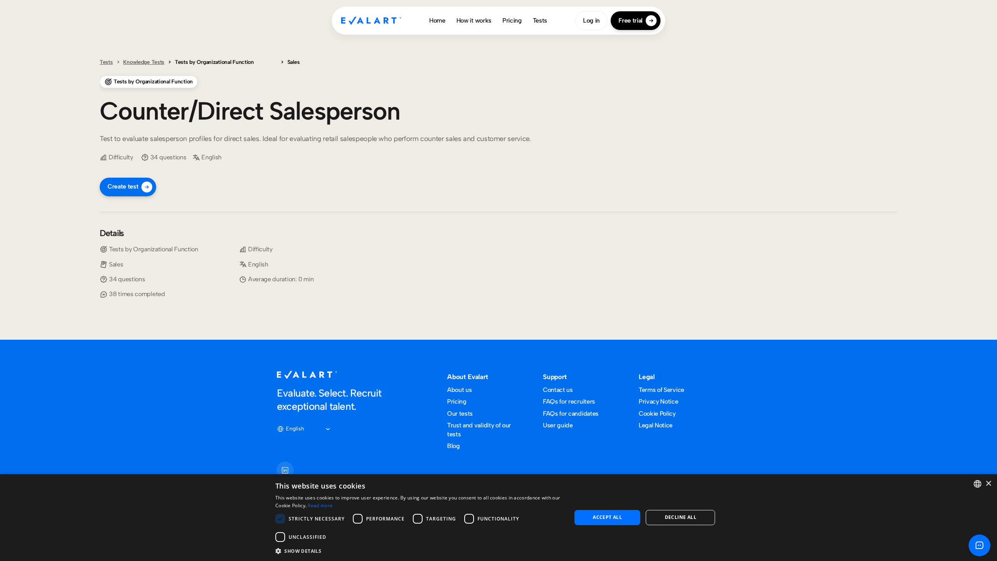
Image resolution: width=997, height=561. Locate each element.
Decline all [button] (680, 517)
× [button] (988, 484)
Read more (320, 505)
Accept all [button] (607, 517)
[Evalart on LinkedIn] (285, 470)
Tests (106, 62)
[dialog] (498, 517)
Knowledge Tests (143, 62)
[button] (419, 550)
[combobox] (977, 484)
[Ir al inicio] (371, 20)
